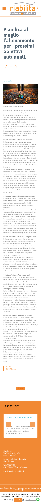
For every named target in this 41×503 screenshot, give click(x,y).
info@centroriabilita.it (16, 471)
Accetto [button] (18, 500)
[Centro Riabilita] (22, 8)
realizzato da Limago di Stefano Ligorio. (28, 489)
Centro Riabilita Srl (19, 488)
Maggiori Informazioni (30, 500)
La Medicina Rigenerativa (19, 417)
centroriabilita (7, 81)
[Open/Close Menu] (4, 8)
